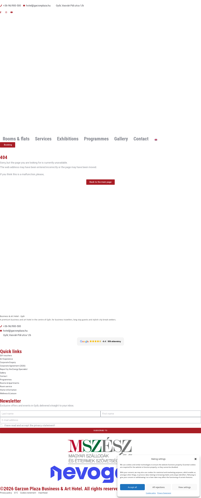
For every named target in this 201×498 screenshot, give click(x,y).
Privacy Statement (164, 493)
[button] (195, 459)
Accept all (132, 487)
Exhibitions (67, 139)
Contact (140, 139)
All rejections (158, 487)
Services (43, 139)
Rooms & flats (16, 139)
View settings (184, 487)
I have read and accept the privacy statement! (29, 425)
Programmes (96, 139)
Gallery (121, 139)
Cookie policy (151, 493)
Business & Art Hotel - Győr (12, 316)
